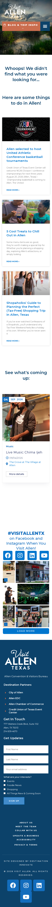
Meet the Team (26, 826)
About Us (26, 822)
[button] (45, 26)
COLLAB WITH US (26, 830)
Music (9, 446)
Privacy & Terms (26, 845)
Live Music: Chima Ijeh (24, 452)
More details (16, 474)
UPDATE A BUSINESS (26, 836)
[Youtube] (44, 555)
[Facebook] (7, 555)
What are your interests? (17, 777)
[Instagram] (20, 555)
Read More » (12, 190)
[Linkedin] (32, 555)
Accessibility (26, 839)
